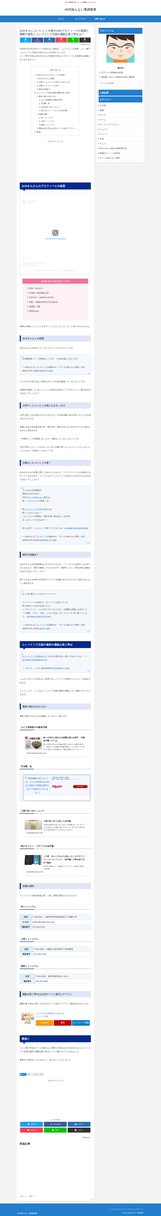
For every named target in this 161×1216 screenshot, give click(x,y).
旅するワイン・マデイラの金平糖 (54, 110)
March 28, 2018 (46, 371)
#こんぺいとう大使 (33, 509)
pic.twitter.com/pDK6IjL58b (76, 528)
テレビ (24, 1074)
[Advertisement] (55, 158)
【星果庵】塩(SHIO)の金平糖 (60, 777)
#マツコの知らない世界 (37, 497)
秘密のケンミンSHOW (110, 153)
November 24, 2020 (47, 540)
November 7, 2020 (61, 668)
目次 (52, 70)
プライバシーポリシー (134, 1209)
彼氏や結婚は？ (45, 89)
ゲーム (103, 120)
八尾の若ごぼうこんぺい (50, 107)
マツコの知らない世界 (36, 1074)
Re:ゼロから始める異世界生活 (113, 148)
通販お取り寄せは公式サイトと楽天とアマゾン (57, 128)
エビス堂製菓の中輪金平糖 (51, 100)
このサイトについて (118, 1209)
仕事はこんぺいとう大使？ (49, 86)
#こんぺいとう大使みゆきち (34, 656)
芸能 (102, 110)
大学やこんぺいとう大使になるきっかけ (54, 82)
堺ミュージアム (47, 118)
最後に (39, 132)
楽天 (63, 1022)
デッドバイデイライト (110, 124)
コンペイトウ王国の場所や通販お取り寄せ (53, 93)
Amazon (44, 1022)
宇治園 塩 (45, 103)
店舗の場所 (43, 114)
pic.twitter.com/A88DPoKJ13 (34, 660)
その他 (103, 105)
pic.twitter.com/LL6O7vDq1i (39, 616)
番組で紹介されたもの (47, 96)
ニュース (104, 129)
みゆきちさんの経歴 (46, 78)
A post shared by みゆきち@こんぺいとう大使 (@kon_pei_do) (55, 270)
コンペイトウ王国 (81, 1022)
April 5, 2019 (44, 628)
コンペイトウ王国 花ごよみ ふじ (50, 1013)
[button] (140, 83)
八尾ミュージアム (48, 121)
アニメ (103, 144)
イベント (104, 134)
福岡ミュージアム (48, 125)
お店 (102, 139)
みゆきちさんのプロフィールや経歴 (51, 75)
